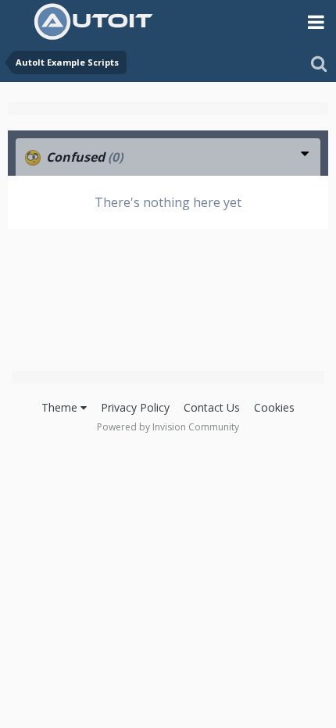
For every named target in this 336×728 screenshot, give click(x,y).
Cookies (274, 407)
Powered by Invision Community (168, 427)
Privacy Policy (135, 407)
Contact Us (212, 407)
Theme (60, 407)
